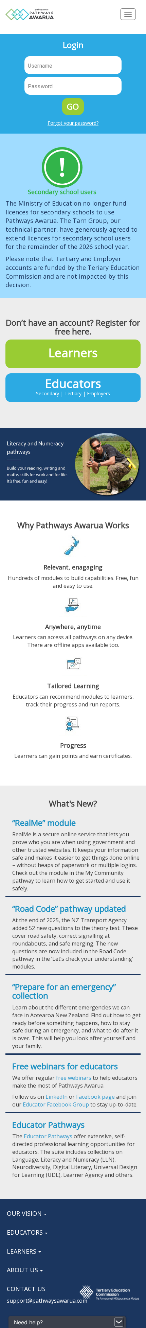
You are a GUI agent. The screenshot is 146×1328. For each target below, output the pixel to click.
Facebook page (95, 1096)
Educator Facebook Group (56, 1104)
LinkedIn (56, 1096)
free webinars (73, 1077)
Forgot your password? (73, 123)
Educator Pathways (48, 1136)
